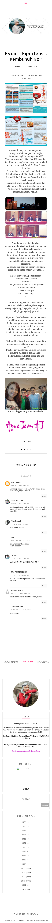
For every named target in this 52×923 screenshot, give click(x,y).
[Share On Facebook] (24, 449)
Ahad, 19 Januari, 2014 (20, 524)
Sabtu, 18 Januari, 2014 (21, 485)
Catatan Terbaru (10, 662)
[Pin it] (27, 449)
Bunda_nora (17, 590)
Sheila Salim (17, 501)
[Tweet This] (21, 449)
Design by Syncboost (41, 920)
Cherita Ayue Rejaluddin (25, 920)
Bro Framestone (19, 572)
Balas (44, 496)
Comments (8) (26, 442)
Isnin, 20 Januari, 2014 (21, 559)
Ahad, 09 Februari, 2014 (21, 610)
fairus (14, 556)
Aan (13, 537)
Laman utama (27, 661)
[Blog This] (30, 449)
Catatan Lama (43, 662)
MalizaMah (16, 521)
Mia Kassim (16, 483)
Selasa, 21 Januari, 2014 (21, 593)
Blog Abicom (17, 607)
